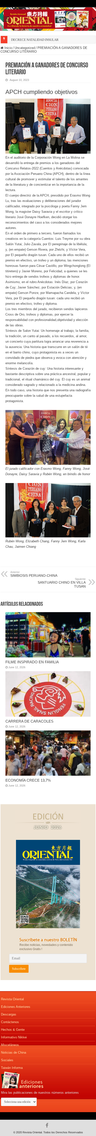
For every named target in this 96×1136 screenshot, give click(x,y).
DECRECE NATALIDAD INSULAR (35, 40)
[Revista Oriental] (48, 18)
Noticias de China (13, 1052)
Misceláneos (10, 1045)
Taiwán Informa (12, 1068)
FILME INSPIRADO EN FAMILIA (32, 662)
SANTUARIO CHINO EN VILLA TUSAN (62, 582)
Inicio (7, 48)
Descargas (8, 1014)
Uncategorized (25, 48)
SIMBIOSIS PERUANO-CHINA (33, 574)
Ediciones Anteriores (15, 1007)
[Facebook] (48, 1125)
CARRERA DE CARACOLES (29, 721)
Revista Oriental (12, 999)
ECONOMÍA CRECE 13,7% (28, 780)
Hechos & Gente (13, 1029)
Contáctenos (10, 1022)
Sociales (7, 1060)
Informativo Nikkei (14, 1037)
